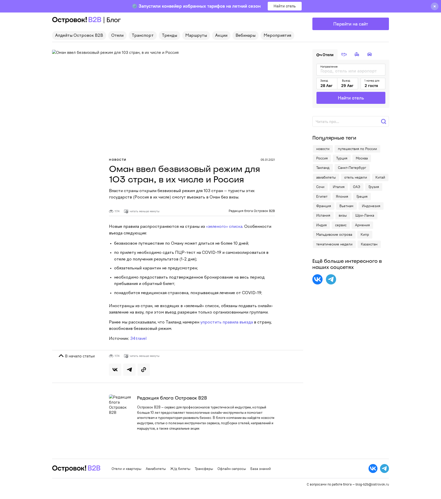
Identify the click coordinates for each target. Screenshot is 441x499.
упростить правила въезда (226, 322)
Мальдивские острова (334, 234)
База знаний (260, 468)
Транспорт (143, 36)
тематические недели (334, 244)
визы (343, 215)
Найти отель (285, 6)
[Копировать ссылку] (144, 370)
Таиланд (322, 167)
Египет (321, 196)
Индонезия (371, 206)
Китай (380, 177)
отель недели (355, 177)
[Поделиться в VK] (115, 370)
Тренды (169, 36)
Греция (362, 196)
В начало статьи (79, 355)
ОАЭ (356, 186)
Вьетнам (346, 206)
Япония (342, 196)
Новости (118, 159)
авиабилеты (326, 177)
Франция (323, 206)
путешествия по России (357, 148)
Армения (362, 225)
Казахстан (369, 244)
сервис (341, 225)
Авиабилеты (156, 468)
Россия (322, 158)
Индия (321, 225)
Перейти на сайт (350, 24)
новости (322, 148)
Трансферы (204, 468)
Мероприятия (277, 36)
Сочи (320, 186)
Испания (323, 215)
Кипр (365, 234)
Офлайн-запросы (231, 468)
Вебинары (245, 36)
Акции (221, 36)
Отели (117, 36)
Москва (362, 158)
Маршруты (196, 36)
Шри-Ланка (364, 215)
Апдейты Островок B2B (79, 36)
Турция (341, 158)
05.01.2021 (268, 159)
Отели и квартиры (126, 468)
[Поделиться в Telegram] (129, 370)
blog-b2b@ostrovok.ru (372, 484)
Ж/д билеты (180, 468)
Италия (339, 186)
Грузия (374, 186)
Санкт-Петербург (352, 167)
